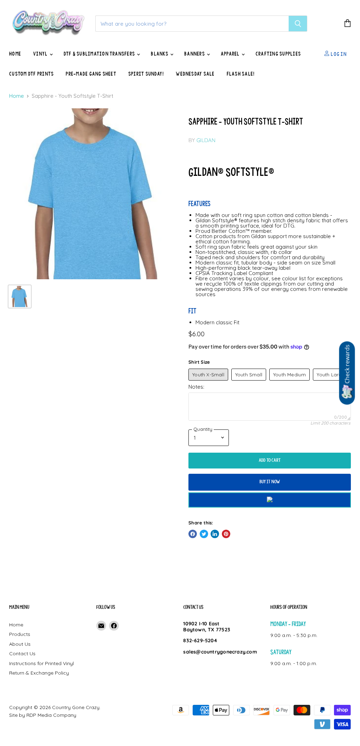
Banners (195, 53)
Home (15, 53)
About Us (20, 644)
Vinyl (41, 53)
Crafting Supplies (278, 53)
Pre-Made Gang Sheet (91, 73)
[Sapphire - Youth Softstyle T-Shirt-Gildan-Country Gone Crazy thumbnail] (19, 296)
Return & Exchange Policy (39, 673)
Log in (338, 53)
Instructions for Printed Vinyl (41, 663)
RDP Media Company (51, 715)
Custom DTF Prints (31, 73)
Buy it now (269, 481)
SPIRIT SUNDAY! (146, 73)
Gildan (206, 140)
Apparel (231, 53)
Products (19, 634)
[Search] (298, 23)
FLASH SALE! (241, 73)
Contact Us (22, 653)
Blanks (160, 53)
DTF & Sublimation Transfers (100, 53)
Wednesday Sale (195, 73)
